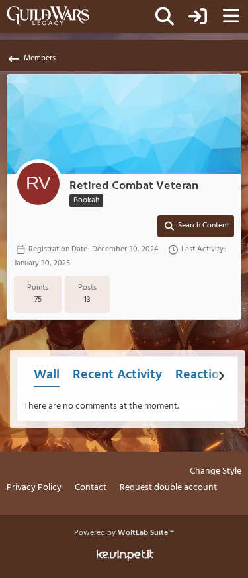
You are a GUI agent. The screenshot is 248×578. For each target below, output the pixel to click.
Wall (47, 375)
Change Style (215, 472)
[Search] (164, 16)
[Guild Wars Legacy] (48, 16)
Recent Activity (117, 375)
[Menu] (231, 16)
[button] (195, 226)
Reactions (203, 375)
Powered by (124, 533)
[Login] (198, 16)
